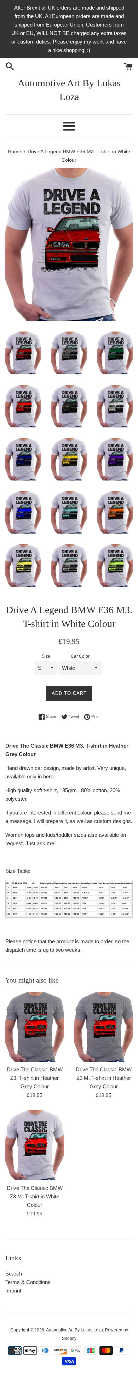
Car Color (80, 656)
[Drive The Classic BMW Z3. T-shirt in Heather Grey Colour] (34, 1027)
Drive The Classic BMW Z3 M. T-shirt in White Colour (35, 1196)
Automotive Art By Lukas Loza (69, 89)
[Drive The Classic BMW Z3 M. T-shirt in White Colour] (34, 1145)
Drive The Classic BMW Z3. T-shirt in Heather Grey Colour (35, 1077)
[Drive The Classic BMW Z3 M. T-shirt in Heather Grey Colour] (103, 1027)
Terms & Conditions (28, 1282)
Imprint (13, 1291)
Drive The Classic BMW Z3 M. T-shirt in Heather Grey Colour (104, 1077)
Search (13, 1274)
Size (46, 656)
